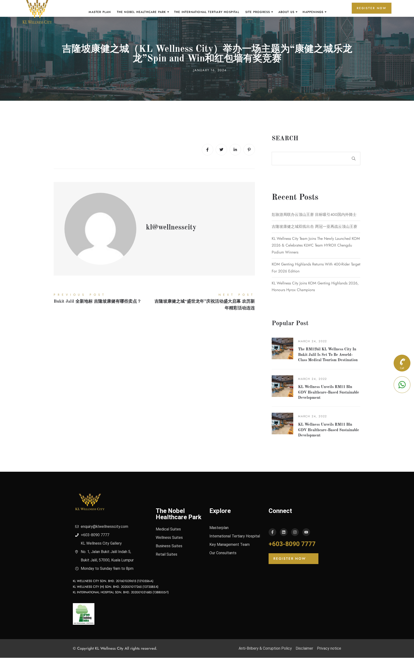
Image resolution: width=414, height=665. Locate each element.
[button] (293, 558)
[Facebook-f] (272, 532)
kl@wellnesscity (171, 227)
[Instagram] (295, 532)
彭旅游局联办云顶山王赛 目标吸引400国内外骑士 (314, 214)
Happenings (313, 12)
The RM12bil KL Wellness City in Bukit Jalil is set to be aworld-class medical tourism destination (328, 354)
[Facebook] (207, 149)
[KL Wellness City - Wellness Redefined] (37, 12)
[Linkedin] (235, 149)
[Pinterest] (249, 149)
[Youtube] (306, 532)
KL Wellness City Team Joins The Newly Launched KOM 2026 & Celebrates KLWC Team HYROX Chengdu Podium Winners (316, 245)
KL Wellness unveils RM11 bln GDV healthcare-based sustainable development (328, 392)
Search (285, 138)
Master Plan (100, 12)
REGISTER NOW (371, 8)
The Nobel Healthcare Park (141, 12)
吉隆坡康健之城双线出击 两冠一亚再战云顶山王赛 (314, 226)
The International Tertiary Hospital (206, 12)
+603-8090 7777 (292, 543)
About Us (286, 12)
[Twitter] (221, 149)
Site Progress (257, 12)
